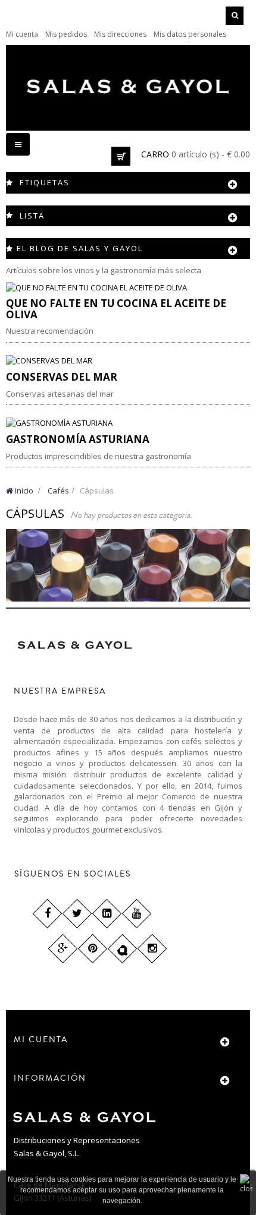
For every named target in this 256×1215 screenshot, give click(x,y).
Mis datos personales (190, 34)
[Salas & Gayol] (128, 86)
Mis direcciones (120, 34)
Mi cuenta (22, 34)
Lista (32, 215)
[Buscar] (234, 16)
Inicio (23, 490)
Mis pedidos (66, 34)
